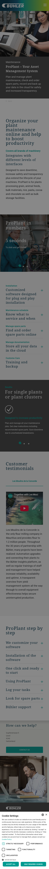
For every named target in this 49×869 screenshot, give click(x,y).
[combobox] (42, 815)
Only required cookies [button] (33, 864)
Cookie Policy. (7, 839)
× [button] (46, 815)
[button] (24, 859)
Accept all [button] (10, 864)
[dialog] (24, 840)
